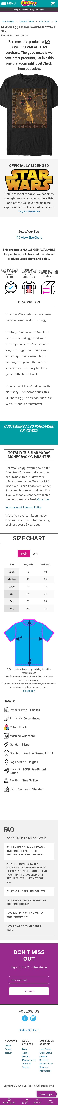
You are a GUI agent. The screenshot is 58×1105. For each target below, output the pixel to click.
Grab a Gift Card (29, 1030)
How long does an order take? (24, 928)
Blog (24, 1049)
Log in (8, 1045)
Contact (26, 1056)
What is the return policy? (26, 891)
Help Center (45, 1049)
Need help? (29, 691)
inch (23, 553)
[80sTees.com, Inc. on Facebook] (24, 1018)
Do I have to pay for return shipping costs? (26, 902)
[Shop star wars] (29, 190)
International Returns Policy (23, 507)
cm (35, 553)
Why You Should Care (29, 211)
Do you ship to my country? (27, 838)
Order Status (45, 1053)
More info (42, 499)
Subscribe (29, 991)
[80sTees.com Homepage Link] (29, 5)
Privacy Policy (29, 1060)
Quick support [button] (46, 1094)
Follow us (29, 1011)
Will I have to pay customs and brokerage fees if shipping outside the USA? (26, 851)
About (25, 1053)
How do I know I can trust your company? (25, 915)
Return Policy (45, 1063)
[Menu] (3, 4)
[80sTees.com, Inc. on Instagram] (33, 1018)
